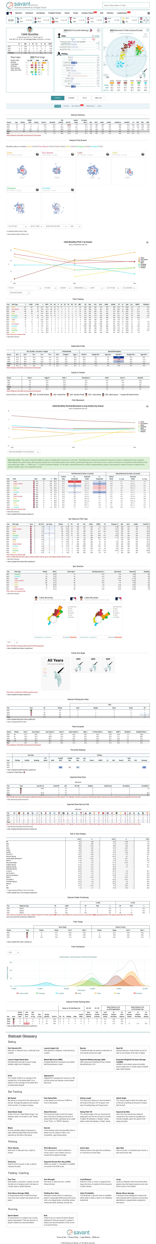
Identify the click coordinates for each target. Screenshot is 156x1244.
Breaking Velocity (11, 867)
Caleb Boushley (29, 34)
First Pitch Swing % (11, 881)
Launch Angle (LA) (51, 1048)
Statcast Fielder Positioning (78, 897)
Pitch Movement (78, 400)
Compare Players (87, 13)
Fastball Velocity (11, 865)
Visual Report (14, 64)
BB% (7, 888)
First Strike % (10, 879)
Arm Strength (49, 1179)
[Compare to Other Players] (90, 30)
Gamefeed (29, 13)
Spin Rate (120, 1148)
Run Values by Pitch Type (78, 519)
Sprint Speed (13, 1215)
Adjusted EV (49, 1075)
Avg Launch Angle (11, 862)
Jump (118, 1179)
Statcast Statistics (78, 115)
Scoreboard (40, 13)
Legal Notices (86, 1237)
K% (7, 886)
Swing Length (85, 1098)
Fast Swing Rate (50, 1098)
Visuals (75, 13)
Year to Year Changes (78, 834)
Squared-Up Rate (123, 1112)
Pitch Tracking (78, 299)
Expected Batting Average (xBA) (92, 1059)
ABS (101, 13)
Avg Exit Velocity (11, 856)
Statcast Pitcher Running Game (78, 1002)
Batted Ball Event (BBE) (53, 1059)
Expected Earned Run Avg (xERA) (57, 1162)
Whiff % (8, 877)
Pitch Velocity (13, 1148)
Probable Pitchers (54, 13)
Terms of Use (62, 1237)
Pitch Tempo (78, 922)
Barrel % (8, 860)
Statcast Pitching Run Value (78, 699)
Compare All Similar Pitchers (129, 395)
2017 (14, 39)
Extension (12, 1162)
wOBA (8, 850)
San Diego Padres (31, 39)
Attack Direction (50, 1112)
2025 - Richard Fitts (59, 395)
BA (7, 842)
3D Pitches (14, 66)
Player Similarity (15, 68)
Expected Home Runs (78, 777)
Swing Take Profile (16, 70)
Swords (47, 1128)
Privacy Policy (74, 1237)
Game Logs (98, 98)
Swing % (8, 883)
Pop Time (11, 1179)
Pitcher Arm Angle (78, 653)
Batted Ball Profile (78, 346)
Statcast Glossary (22, 1035)
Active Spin (84, 1148)
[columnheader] (9, 121)
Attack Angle (121, 1098)
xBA (7, 844)
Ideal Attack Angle (15, 1112)
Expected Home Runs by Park (78, 804)
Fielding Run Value (51, 1193)
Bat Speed (12, 1098)
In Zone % (9, 871)
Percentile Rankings (78, 750)
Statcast (58, 98)
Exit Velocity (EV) (15, 1048)
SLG (7, 846)
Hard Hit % (9, 854)
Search (67, 13)
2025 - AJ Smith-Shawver (41, 395)
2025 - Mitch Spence (111, 395)
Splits (85, 98)
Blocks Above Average (125, 1193)
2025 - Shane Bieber (94, 395)
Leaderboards (123, 13)
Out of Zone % (10, 873)
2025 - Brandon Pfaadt (77, 395)
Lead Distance (85, 1179)
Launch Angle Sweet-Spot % (14, 858)
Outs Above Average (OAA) (18, 1193)
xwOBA (8, 852)
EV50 (10, 1075)
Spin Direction (78, 566)
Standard (71, 98)
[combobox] (126, 5)
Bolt (45, 1215)
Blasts (10, 1128)
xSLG (7, 848)
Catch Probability (87, 1193)
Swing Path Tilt (86, 1112)
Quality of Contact (78, 372)
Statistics (110, 13)
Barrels (83, 1048)
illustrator (18, 13)
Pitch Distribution (78, 946)
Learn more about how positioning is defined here (20, 917)
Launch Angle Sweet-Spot (18, 1059)
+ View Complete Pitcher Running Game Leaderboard (21, 1026)
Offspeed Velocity (11, 869)
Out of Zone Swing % (12, 875)
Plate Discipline (78, 726)
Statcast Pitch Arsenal (78, 140)
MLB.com (96, 1237)
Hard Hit (119, 1048)
